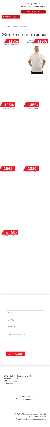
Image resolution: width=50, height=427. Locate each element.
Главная (7, 27)
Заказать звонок (33, 12)
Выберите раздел (10, 17)
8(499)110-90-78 (33, 4)
